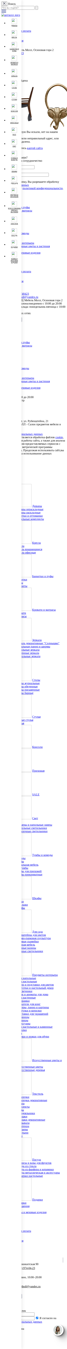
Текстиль (37, 1093)
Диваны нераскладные (29, 509)
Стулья (36, 716)
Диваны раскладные (28, 512)
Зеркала (37, 640)
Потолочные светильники (32, 831)
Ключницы (22, 1017)
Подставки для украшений (32, 1013)
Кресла (36, 542)
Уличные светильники (29, 951)
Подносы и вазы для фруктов (33, 1162)
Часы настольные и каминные (34, 1026)
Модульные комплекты (30, 519)
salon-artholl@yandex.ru (24, 297)
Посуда (36, 1159)
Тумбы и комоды (42, 855)
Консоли (37, 747)
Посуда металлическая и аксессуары (38, 1172)
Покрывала (22, 1122)
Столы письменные (28, 689)
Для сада (37, 931)
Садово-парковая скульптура (33, 938)
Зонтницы (22, 1020)
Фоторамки (23, 1000)
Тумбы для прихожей (29, 871)
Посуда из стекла (26, 1166)
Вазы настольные (26, 981)
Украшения (22, 1206)
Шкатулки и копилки (29, 1010)
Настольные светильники (31, 828)
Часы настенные (26, 997)
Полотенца (22, 1126)
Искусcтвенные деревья (30, 1070)
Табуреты (21, 586)
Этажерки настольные (29, 1175)
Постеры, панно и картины (32, 1007)
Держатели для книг (28, 1004)
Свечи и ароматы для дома (32, 994)
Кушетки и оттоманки (29, 515)
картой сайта (35, 148)
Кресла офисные (26, 552)
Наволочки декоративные (31, 1100)
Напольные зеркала (27, 649)
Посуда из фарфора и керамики (35, 1169)
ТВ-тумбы (22, 868)
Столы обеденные (27, 686)
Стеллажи (22, 904)
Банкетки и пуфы (42, 576)
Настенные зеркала (27, 653)
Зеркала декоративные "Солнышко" (37, 643)
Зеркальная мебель (27, 864)
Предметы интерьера (45, 974)
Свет (35, 818)
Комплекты (23, 1106)
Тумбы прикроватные (29, 874)
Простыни (22, 1132)
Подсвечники (24, 991)
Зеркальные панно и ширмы (33, 646)
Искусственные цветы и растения (29, 246)
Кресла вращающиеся (29, 549)
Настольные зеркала (28, 656)
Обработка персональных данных (22, 434)
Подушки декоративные (30, 1119)
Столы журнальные (28, 683)
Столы (36, 680)
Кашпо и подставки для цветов (35, 984)
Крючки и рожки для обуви (32, 1036)
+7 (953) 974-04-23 (24, 1268)
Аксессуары (23, 1023)
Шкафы (36, 898)
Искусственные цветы (29, 1066)
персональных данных (28, 1321)
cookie (59, 437)
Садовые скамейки (27, 941)
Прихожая (38, 770)
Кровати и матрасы (44, 609)
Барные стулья (24, 719)
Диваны (37, 506)
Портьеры (22, 1129)
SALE (35, 794)
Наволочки (22, 1097)
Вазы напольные (26, 978)
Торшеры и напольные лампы (34, 824)
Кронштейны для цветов (31, 934)
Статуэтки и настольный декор (35, 987)
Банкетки (21, 579)
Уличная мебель (25, 944)
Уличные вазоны (26, 947)
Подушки (21, 1116)
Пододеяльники (25, 1113)
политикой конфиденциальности (43, 188)
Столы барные (24, 692)
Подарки (37, 1199)
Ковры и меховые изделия (24, 252)
